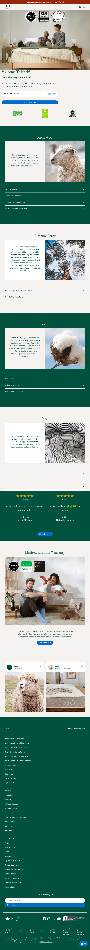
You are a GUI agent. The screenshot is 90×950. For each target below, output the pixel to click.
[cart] (80, 7)
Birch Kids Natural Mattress (16, 756)
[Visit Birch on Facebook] (45, 918)
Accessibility (10, 856)
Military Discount (12, 804)
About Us (9, 770)
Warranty (8, 800)
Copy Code (51, 94)
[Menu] (84, 7)
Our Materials (10, 765)
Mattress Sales (11, 783)
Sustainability (10, 774)
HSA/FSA (8, 830)
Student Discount (12, 808)
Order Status (10, 874)
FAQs (7, 843)
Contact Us (9, 838)
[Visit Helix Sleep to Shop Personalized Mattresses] (18, 918)
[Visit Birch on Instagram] (49, 918)
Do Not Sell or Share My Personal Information (67, 931)
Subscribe (11, 905)
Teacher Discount (12, 813)
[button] (40, 709)
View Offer (58, 2)
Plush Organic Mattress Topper (18, 761)
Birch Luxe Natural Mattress (17, 743)
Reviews (8, 791)
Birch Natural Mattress (14, 739)
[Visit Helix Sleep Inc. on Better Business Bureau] (73, 918)
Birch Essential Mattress (15, 752)
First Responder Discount (16, 817)
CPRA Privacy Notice (46, 942)
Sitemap (8, 826)
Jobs (7, 852)
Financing (9, 795)
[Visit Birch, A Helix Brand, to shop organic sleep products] (9, 918)
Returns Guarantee (13, 878)
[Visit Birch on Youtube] (59, 918)
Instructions (10, 847)
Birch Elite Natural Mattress (16, 747)
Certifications (10, 778)
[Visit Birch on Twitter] (54, 918)
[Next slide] (82, 686)
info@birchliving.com (76, 729)
